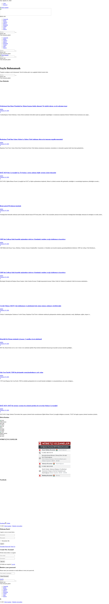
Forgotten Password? (5, 546)
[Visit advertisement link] (25, 15)
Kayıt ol (5, 5)
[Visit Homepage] (4, 7)
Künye (5, 29)
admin (1, 109)
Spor (4, 27)
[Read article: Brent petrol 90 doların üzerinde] (54, 193)
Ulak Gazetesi (7, 526)
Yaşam (5, 26)
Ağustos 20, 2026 (4, 210)
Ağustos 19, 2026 (4, 410)
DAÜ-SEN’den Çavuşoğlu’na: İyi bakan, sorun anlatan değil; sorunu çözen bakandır (28, 173)
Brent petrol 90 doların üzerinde (10, 206)
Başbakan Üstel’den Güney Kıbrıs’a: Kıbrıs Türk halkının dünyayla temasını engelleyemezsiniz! (31, 139)
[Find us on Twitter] (0, 599)
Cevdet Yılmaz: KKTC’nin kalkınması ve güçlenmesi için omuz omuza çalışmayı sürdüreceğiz (30, 306)
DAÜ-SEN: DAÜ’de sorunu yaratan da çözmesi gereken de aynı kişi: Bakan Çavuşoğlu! (29, 405)
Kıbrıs (4, 20)
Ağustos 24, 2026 (4, 110)
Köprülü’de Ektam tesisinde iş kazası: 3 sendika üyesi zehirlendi (21, 339)
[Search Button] (15, 32)
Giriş (4, 3)
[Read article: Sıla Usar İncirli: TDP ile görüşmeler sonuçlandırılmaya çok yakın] (54, 360)
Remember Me (5, 541)
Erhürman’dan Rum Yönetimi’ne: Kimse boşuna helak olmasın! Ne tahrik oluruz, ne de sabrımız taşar (33, 106)
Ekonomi (5, 25)
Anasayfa (5, 19)
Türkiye (5, 22)
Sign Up (13, 546)
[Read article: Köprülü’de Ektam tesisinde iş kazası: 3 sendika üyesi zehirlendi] (54, 326)
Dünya (5, 23)
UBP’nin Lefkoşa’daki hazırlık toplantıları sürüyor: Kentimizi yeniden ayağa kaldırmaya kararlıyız (32, 239)
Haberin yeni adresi (17, 526)
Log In (13, 564)
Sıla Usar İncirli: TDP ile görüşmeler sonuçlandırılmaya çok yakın (21, 372)
